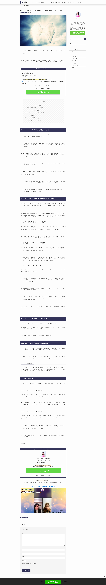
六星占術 (72, 53)
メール (23, 552)
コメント (24, 533)
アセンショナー (25, 81)
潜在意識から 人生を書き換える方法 (54, 582)
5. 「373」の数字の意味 (30, 117)
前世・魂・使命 (73, 56)
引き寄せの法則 (73, 60)
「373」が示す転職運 (30, 115)
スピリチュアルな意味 (74, 49)
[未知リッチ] (25, 2)
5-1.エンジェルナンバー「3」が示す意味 (34, 118)
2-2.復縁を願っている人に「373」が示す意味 (35, 108)
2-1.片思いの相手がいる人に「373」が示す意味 (35, 107)
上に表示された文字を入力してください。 (29, 563)
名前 (23, 547)
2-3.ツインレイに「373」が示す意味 (33, 110)
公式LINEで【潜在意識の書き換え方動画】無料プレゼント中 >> (78, 33)
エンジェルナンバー (24, 12)
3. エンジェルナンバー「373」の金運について (34, 112)
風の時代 (72, 67)
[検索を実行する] (85, 39)
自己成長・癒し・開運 (74, 65)
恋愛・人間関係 (73, 63)
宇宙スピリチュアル (74, 58)
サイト (23, 556)
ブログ (72, 51)
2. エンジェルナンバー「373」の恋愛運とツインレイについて (37, 105)
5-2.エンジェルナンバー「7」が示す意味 (34, 120)
